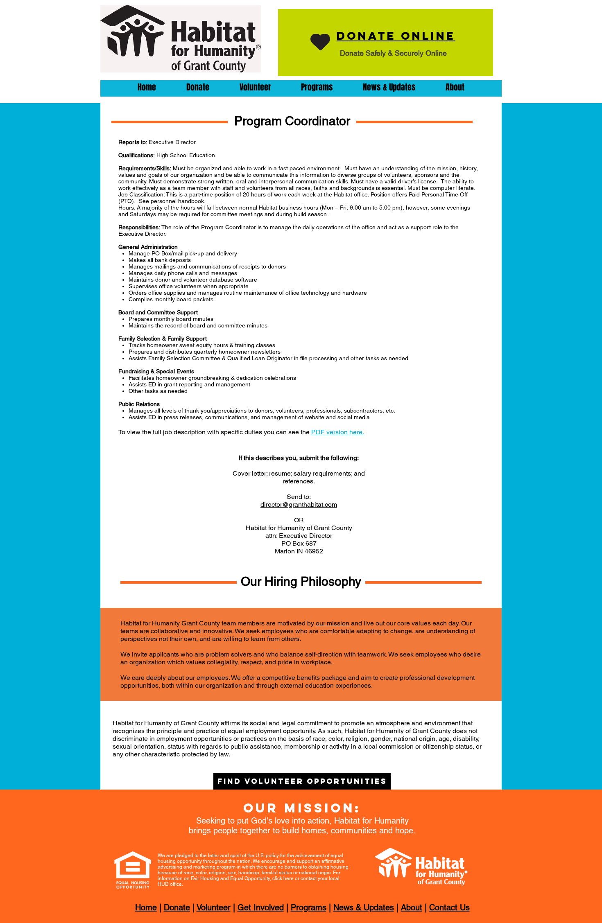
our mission (332, 623)
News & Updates (363, 907)
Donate (177, 907)
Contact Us (449, 907)
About (411, 907)
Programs (308, 907)
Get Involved (261, 907)
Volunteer (214, 907)
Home (146, 907)
